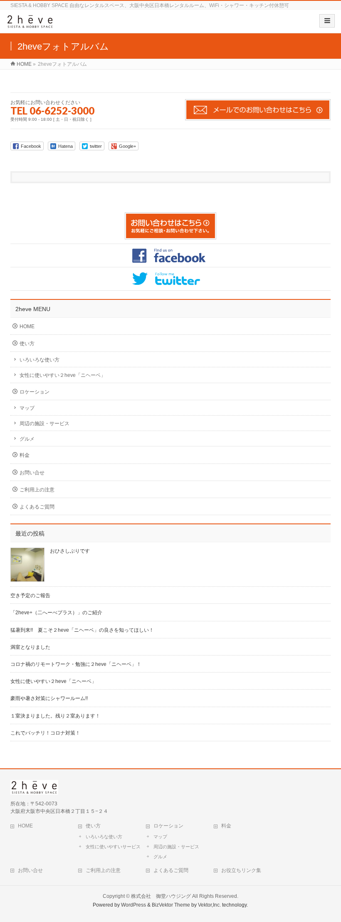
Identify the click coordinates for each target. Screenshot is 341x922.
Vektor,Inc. (209, 905)
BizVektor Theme (171, 905)
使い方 (27, 343)
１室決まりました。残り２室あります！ (55, 716)
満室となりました (30, 647)
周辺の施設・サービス (44, 423)
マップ (27, 408)
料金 (25, 455)
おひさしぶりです (70, 551)
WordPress (133, 905)
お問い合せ (32, 473)
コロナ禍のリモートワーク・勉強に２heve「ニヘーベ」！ (75, 664)
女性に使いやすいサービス (113, 846)
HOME (27, 326)
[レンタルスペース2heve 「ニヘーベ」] (30, 24)
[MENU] (327, 20)
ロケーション (34, 392)
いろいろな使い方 (39, 360)
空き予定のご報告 (30, 595)
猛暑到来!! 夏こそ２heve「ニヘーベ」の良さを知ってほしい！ (82, 630)
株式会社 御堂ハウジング (161, 896)
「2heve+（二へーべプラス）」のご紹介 (56, 612)
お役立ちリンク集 (241, 870)
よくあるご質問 (37, 507)
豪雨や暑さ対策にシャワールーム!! (49, 698)
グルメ (27, 439)
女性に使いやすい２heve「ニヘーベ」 (63, 375)
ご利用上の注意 (37, 490)
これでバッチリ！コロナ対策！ (45, 733)
